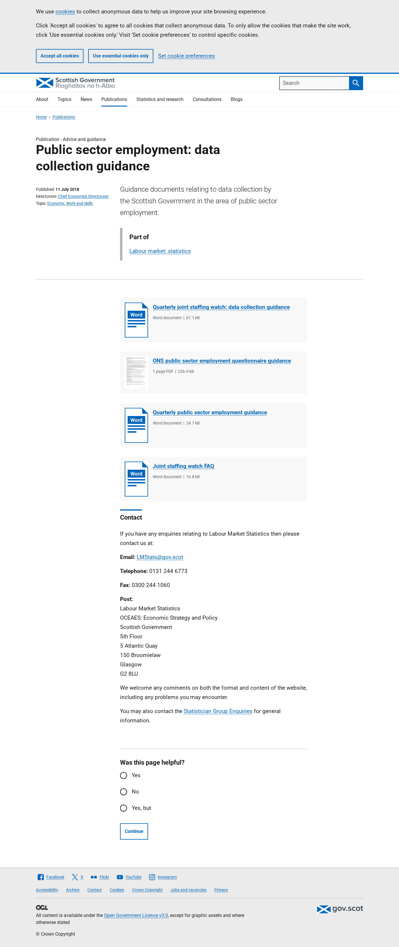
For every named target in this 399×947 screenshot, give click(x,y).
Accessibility (47, 889)
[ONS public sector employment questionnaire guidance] (136, 372)
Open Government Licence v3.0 (136, 915)
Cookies (117, 889)
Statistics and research (159, 99)
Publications (114, 99)
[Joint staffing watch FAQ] (136, 479)
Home (41, 117)
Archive (72, 889)
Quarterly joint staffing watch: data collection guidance (221, 307)
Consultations (207, 99)
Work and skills (79, 203)
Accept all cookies (60, 56)
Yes (136, 775)
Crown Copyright (147, 889)
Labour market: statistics (160, 251)
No (135, 791)
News (86, 99)
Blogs (236, 99)
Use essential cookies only (121, 56)
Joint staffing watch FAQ (183, 466)
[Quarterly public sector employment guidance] (136, 425)
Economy (55, 203)
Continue (134, 831)
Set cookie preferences (186, 56)
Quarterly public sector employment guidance (210, 412)
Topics (64, 99)
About (42, 99)
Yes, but (141, 808)
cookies (65, 11)
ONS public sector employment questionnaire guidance (222, 360)
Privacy (221, 889)
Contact (94, 889)
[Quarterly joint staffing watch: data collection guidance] (136, 320)
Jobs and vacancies (189, 889)
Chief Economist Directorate (83, 196)
